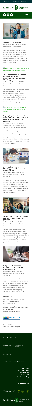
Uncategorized (16, 47)
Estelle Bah (8, 44)
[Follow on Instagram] (11, 14)
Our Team (16, 2)
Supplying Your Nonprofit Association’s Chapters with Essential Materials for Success (16, 118)
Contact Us (24, 2)
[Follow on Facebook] (4, 14)
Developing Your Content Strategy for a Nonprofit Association (14, 169)
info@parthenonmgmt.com (13, 361)
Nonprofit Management (19, 127)
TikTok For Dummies (12, 43)
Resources (7, 2)
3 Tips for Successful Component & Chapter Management (13, 267)
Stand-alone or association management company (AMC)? (15, 218)
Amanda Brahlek (10, 82)
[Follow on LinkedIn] (8, 14)
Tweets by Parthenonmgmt (11, 327)
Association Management (11, 84)
